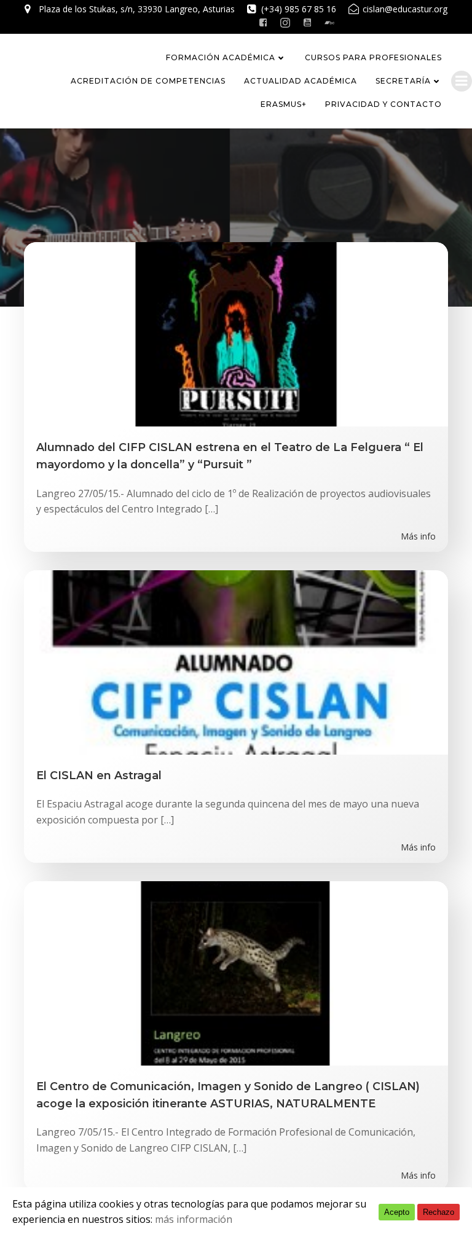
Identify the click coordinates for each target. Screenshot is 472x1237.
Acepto (396, 1212)
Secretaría (403, 80)
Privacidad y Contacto (383, 104)
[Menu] (461, 81)
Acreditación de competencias (148, 80)
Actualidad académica (300, 80)
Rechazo (438, 1212)
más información (193, 1219)
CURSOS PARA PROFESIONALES (373, 57)
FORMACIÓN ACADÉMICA (220, 57)
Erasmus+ (284, 104)
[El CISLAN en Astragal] (236, 661)
